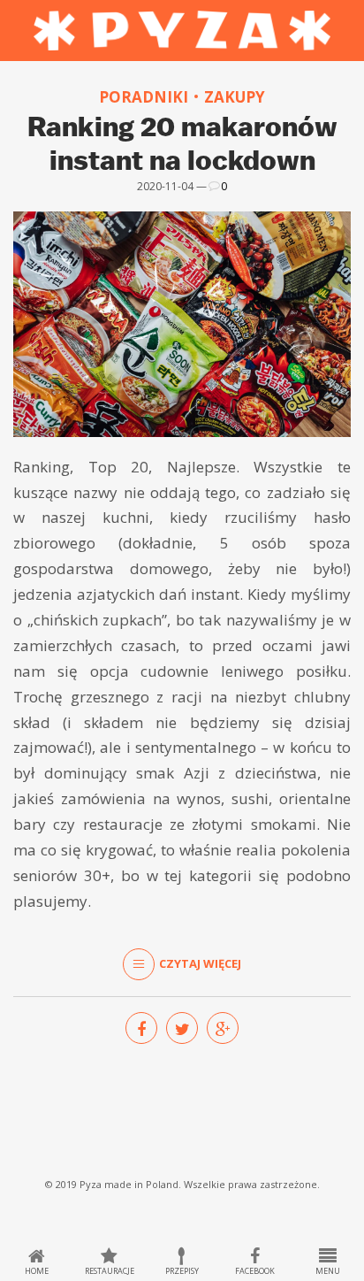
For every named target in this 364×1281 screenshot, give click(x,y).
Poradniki (143, 97)
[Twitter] (182, 1028)
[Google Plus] (223, 1028)
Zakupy (234, 97)
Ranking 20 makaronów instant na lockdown (182, 142)
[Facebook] (141, 1028)
